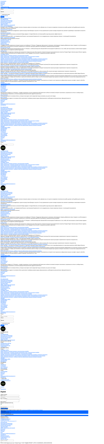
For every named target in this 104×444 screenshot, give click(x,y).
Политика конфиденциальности (8, 103)
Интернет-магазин (5, 40)
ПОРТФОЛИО (4, 128)
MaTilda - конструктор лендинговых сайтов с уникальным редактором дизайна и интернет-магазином (24, 58)
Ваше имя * (3, 395)
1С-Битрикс (3, 88)
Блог (2, 5)
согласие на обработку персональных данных (32, 409)
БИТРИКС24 (3, 129)
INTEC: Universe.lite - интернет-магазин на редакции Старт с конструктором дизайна (20, 56)
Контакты (3, 2)
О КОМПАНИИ (4, 135)
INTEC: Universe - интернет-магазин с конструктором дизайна (15, 55)
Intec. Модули (4, 90)
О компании (3, 1)
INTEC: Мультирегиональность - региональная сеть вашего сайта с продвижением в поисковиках (23, 59)
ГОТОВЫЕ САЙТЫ (5, 118)
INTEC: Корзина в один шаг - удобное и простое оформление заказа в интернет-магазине (21, 61)
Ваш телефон (4, 398)
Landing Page (4, 43)
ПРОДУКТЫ (3, 130)
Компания (3, 429)
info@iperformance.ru (5, 380)
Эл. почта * (3, 397)
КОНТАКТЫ (3, 141)
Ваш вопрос (3, 401)
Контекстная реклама (6, 22)
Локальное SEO (4, 23)
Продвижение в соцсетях (6, 21)
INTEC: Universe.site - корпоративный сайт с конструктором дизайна (16, 57)
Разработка (3, 434)
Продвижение (4, 422)
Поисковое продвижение (6, 20)
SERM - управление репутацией (8, 25)
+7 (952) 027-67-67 (5, 6)
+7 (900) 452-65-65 (5, 420)
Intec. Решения (4, 89)
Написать (3, 415)
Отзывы (2, 4)
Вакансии (3, 3)
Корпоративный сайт (5, 41)
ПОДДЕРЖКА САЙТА (5, 127)
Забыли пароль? (4, 15)
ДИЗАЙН (3, 126)
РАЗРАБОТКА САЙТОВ (6, 114)
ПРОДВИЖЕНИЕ (4, 107)
